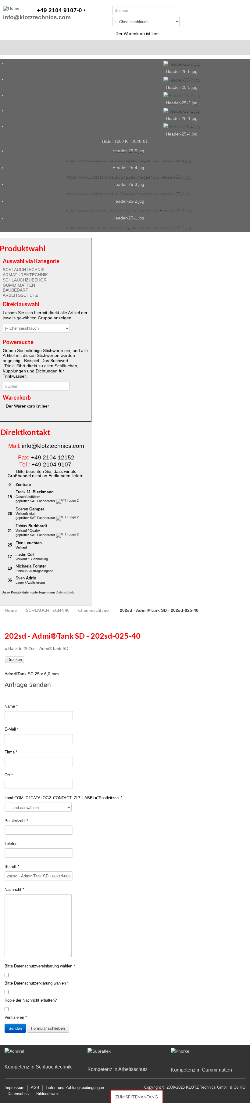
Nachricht (14, 889)
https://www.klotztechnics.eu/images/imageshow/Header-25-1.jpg (128, 227)
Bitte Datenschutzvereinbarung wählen (40, 966)
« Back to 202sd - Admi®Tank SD (36, 648)
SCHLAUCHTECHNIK (24, 269)
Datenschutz (65, 592)
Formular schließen (48, 1028)
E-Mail (12, 729)
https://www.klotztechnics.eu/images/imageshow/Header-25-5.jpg (128, 160)
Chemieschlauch (94, 610)
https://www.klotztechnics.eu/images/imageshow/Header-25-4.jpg (128, 176)
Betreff (12, 866)
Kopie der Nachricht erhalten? (31, 1000)
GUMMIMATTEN (19, 285)
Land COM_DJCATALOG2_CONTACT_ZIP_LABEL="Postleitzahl (63, 798)
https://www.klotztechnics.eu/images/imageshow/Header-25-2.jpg (128, 210)
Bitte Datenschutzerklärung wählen (37, 983)
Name (11, 706)
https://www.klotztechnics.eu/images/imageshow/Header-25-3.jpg (128, 193)
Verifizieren (16, 1017)
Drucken (14, 659)
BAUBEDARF (15, 290)
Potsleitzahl (16, 820)
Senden (15, 1028)
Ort (9, 775)
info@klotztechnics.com (37, 17)
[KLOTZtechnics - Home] (11, 8)
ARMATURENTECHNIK (25, 274)
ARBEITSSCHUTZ (20, 295)
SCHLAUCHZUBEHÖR (25, 280)
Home (11, 610)
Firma (11, 752)
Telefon (11, 843)
